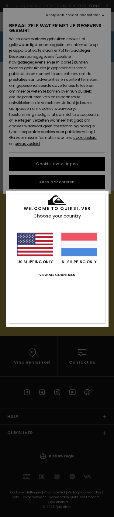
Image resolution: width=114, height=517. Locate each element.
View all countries (57, 274)
